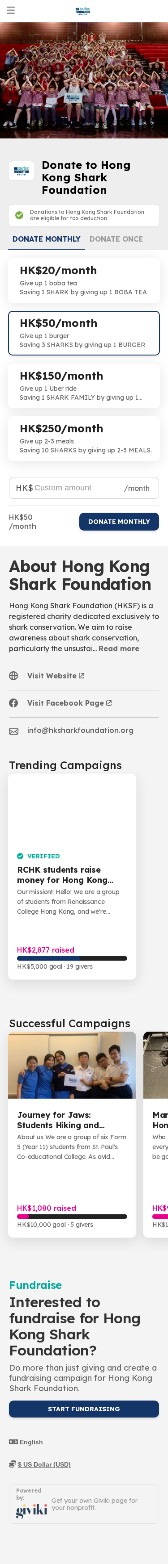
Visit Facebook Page (65, 702)
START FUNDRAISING (84, 1409)
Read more (119, 648)
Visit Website (52, 675)
